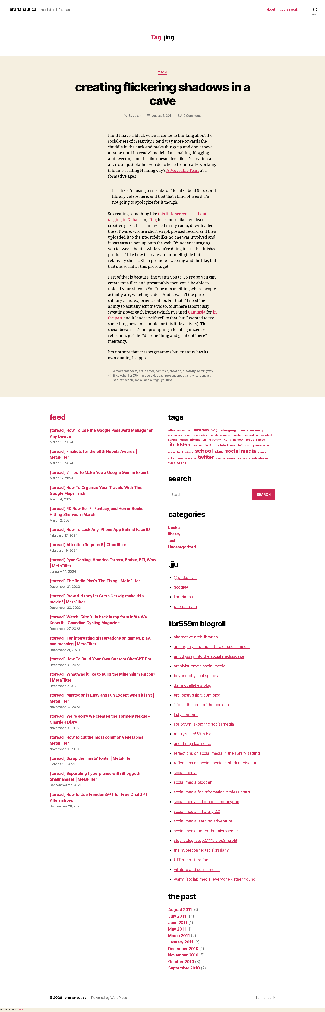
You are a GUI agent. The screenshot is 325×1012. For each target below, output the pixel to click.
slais (219, 451)
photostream (185, 606)
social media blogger (193, 782)
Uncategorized (182, 547)
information (197, 439)
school (204, 451)
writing (181, 462)
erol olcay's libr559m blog (197, 695)
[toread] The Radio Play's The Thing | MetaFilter (95, 581)
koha (123, 375)
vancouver (229, 457)
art (141, 371)
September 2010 (184, 968)
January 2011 (180, 942)
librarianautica (22, 9)
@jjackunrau (185, 577)
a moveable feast (125, 371)
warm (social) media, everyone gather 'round (214, 879)
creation (175, 371)
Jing (153, 219)
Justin (137, 115)
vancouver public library (253, 457)
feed (57, 417)
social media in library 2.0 (197, 811)
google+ (181, 587)
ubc (218, 457)
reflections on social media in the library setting (217, 753)
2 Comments (192, 115)
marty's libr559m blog (194, 734)
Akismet (21, 1009)
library (174, 534)
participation (261, 445)
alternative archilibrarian (196, 637)
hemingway (205, 371)
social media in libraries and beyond (206, 801)
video (171, 462)
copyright (213, 435)
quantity (188, 375)
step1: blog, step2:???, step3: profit (205, 840)
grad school (266, 435)
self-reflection (123, 380)
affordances (177, 430)
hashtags (172, 440)
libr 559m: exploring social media (204, 724)
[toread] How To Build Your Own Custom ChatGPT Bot (100, 659)
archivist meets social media (199, 666)
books (174, 527)
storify (262, 451)
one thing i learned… (192, 743)
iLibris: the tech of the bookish (201, 704)
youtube (166, 380)
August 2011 (180, 909)
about (270, 9)
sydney (171, 458)
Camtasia (196, 312)
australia (201, 430)
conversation (200, 435)
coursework (289, 9)
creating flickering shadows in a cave (162, 94)
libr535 (260, 439)
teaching (190, 457)
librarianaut (184, 597)
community (257, 430)
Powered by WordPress (109, 998)
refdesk (189, 452)
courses (225, 434)
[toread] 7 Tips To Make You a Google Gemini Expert (99, 472)
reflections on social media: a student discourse (217, 763)
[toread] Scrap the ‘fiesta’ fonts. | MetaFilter (91, 758)
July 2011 (177, 916)
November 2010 (183, 955)
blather (149, 371)
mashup (198, 445)
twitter (206, 457)
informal (183, 440)
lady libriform (186, 714)
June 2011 (178, 922)
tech (162, 72)
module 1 (220, 445)
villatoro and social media (197, 869)
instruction (215, 439)
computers (175, 434)
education (251, 434)
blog (214, 430)
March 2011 (179, 935)
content (187, 435)
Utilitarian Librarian (191, 859)
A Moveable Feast (182, 170)
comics (243, 430)
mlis (208, 445)
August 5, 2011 (162, 115)
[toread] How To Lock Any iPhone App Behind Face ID (100, 529)
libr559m (134, 375)
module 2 (236, 445)
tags (156, 380)
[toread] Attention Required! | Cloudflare (88, 544)
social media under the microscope (206, 830)
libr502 (249, 439)
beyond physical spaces (196, 675)
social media (143, 380)
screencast (203, 375)
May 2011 (177, 929)
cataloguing (227, 430)
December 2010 (183, 948)
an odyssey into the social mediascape (209, 656)
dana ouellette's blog (192, 685)
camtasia (162, 371)
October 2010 (181, 961)
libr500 (238, 439)
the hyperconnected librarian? (201, 850)
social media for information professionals (212, 792)
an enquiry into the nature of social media (212, 646)
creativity (189, 371)
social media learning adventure (203, 821)
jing (115, 375)
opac (159, 375)
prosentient (173, 375)
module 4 (148, 375)
